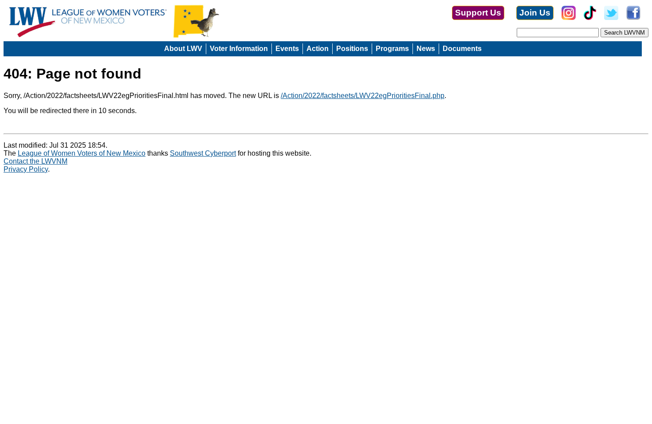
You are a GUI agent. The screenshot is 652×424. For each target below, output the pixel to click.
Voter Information (239, 48)
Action (317, 48)
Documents (462, 48)
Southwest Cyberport (203, 153)
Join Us (534, 12)
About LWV (183, 48)
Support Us (478, 12)
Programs (392, 48)
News (425, 48)
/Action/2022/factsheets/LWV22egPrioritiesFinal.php (362, 95)
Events (287, 48)
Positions (352, 48)
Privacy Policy (26, 169)
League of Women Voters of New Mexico (81, 153)
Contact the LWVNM (35, 161)
